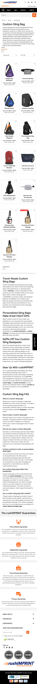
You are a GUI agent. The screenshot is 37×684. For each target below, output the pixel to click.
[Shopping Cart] (35, 2)
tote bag (10, 291)
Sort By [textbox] (23, 55)
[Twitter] (7, 647)
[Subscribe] (27, 632)
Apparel (9, 10)
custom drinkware (19, 331)
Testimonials (32, 6)
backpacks (23, 409)
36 (2, 49)
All (6, 49)
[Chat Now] (32, 2)
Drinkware (23, 10)
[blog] (9, 647)
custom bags (7, 383)
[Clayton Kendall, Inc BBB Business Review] (14, 679)
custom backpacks (15, 476)
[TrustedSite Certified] (10, 639)
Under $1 (31, 10)
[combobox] (27, 55)
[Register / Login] (28, 2)
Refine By (6, 55)
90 (4, 49)
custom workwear (19, 383)
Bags (15, 10)
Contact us (30, 385)
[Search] (34, 15)
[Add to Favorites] (16, 64)
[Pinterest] (12, 647)
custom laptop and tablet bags (12, 506)
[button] (35, 342)
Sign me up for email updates (13, 636)
